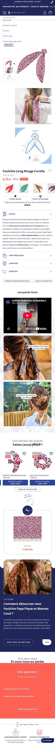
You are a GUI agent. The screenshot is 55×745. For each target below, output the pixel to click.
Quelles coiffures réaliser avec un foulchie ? (19, 696)
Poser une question (27, 709)
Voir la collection (27, 489)
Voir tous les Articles (18, 642)
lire (47, 642)
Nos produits (7, 20)
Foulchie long (7, 36)
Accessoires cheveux (10, 25)
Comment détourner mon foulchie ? (17, 689)
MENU (4, 14)
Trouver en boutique (40, 199)
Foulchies (6, 31)
